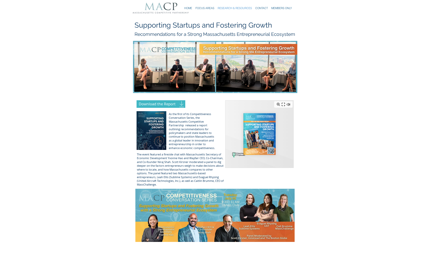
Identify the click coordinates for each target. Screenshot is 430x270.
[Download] (181, 104)
